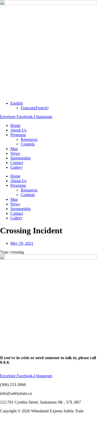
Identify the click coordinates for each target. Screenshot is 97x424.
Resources (29, 139)
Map (14, 149)
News (15, 153)
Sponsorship (20, 158)
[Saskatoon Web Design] (10, 421)
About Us (18, 130)
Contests (28, 144)
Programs (18, 135)
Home (15, 125)
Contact (16, 162)
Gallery (16, 167)
